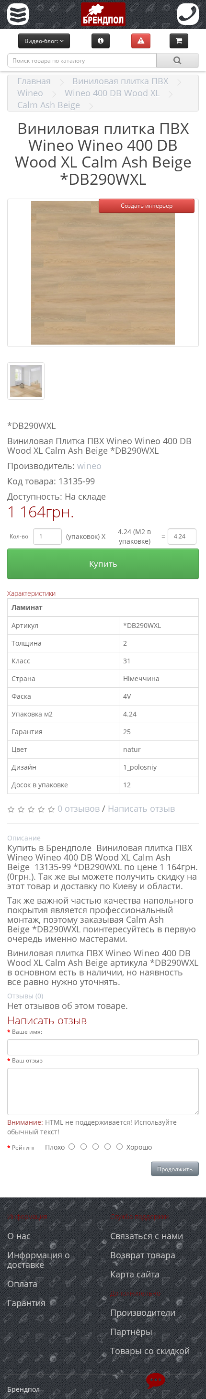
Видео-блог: (41, 41)
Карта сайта (135, 1274)
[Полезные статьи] (101, 41)
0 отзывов (78, 808)
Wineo (30, 93)
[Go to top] (155, 1379)
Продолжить (175, 1169)
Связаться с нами (146, 1236)
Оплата (22, 1283)
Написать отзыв (141, 808)
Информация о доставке (38, 1259)
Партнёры (131, 1331)
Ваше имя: (27, 1032)
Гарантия (26, 1303)
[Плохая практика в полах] (140, 41)
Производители (142, 1312)
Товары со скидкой (150, 1350)
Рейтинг (23, 1147)
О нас (19, 1236)
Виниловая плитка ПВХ (120, 81)
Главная (34, 81)
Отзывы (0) (25, 995)
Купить (103, 563)
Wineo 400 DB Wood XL (112, 93)
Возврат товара (142, 1255)
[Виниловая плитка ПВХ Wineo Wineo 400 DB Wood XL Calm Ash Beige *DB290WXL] (103, 273)
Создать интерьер (146, 205)
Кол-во (19, 536)
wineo (89, 465)
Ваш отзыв (27, 1060)
